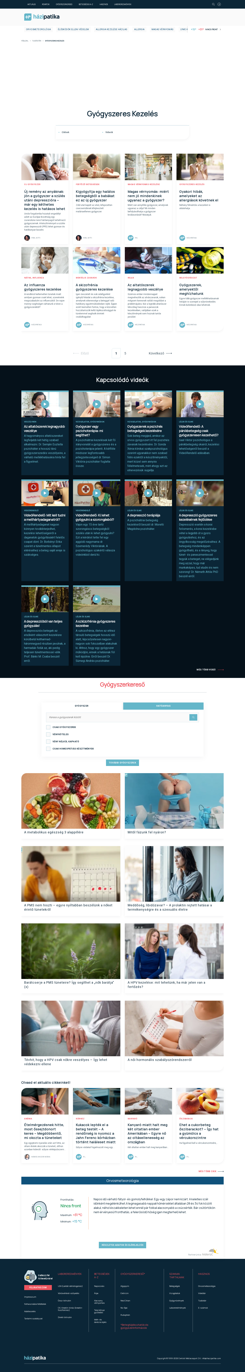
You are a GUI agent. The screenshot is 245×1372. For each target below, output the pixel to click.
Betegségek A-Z (86, 4)
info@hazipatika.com (211, 1358)
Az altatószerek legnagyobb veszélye (145, 287)
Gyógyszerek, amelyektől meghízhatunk (191, 289)
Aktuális (31, 4)
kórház (80, 1119)
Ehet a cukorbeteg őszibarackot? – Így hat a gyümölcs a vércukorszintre (199, 1131)
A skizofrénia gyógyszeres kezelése (94, 287)
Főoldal (24, 41)
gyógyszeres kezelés (192, 184)
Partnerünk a (195, 1254)
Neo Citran (125, 1300)
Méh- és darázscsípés (100, 1320)
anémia (28, 1119)
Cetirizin (125, 1293)
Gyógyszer (82, 706)
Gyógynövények (176, 1300)
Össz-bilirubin (64, 1300)
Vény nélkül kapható (66, 741)
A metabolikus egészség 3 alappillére (54, 832)
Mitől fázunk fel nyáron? (147, 832)
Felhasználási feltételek (35, 1304)
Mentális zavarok (86, 278)
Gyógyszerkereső (64, 4)
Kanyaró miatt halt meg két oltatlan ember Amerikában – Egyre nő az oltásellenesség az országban (148, 1133)
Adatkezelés (30, 1311)
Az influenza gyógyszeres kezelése (42, 287)
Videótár (202, 1293)
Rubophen (125, 1315)
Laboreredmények (122, 4)
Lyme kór (185, 29)
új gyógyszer (32, 184)
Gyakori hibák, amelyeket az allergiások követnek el (198, 195)
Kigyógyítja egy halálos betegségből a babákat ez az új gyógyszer (95, 195)
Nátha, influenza (34, 278)
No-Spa (124, 1307)
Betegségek (174, 1286)
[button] (70, 1276)
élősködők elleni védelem (73, 29)
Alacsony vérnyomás (99, 1301)
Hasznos (104, 4)
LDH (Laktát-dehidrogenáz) (70, 1286)
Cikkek (65, 132)
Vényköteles (61, 734)
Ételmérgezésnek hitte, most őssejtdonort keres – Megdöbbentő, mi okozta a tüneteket (44, 1131)
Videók (109, 132)
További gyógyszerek (122, 762)
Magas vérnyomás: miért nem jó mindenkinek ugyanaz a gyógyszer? (148, 195)
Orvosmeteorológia (38, 29)
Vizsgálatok (174, 1293)
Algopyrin (125, 1286)
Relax (131, 278)
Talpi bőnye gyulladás (99, 1311)
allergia (139, 29)
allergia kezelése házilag (111, 29)
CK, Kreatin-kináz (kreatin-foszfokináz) (70, 1308)
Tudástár (36, 41)
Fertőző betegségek (87, 184)
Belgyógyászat (188, 278)
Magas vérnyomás (162, 29)
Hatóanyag (163, 706)
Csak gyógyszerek (64, 727)
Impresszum (30, 1296)
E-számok (203, 1307)
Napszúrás (99, 1286)
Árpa (96, 1293)
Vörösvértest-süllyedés (68, 1293)
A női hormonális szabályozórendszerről (160, 1060)
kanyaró (132, 1119)
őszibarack (186, 1119)
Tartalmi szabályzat (33, 1318)
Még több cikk (207, 1171)
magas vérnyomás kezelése (144, 184)
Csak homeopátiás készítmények (73, 748)
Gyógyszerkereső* (133, 1274)
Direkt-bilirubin (65, 1317)
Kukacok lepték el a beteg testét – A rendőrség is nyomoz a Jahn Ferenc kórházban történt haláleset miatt (96, 1133)
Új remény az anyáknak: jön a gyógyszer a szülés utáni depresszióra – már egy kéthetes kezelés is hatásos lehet (44, 200)
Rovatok (46, 4)
